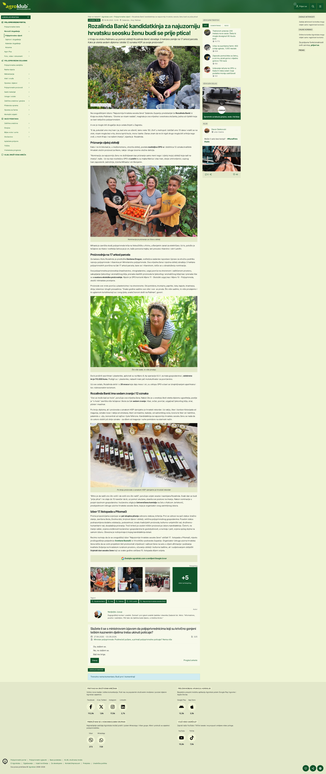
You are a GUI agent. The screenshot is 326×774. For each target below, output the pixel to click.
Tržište (7, 146)
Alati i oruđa (9, 78)
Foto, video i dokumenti (13, 56)
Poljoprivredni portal (19, 760)
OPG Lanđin (133, 601)
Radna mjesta (9, 70)
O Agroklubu (15, 763)
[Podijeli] (313, 768)
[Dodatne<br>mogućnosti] (320, 768)
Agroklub (32, 767)
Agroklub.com (107, 17)
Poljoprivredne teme (12, 27)
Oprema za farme (11, 110)
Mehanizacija (9, 74)
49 (237, 174)
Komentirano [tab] (216, 25)
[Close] (313, 6)
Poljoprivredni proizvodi (13, 87)
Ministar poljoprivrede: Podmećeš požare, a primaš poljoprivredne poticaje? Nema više (133, 639)
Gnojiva (7, 128)
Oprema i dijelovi (10, 83)
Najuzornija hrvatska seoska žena (153, 601)
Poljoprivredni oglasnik (15, 61)
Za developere (56, 763)
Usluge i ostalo (10, 96)
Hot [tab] (205, 25)
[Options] (236, 130)
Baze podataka (11, 119)
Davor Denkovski (219, 129)
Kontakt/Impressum (72, 763)
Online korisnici (305, 30)
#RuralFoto (232, 139)
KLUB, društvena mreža (15, 155)
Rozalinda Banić (99, 601)
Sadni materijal (10, 92)
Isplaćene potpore (11, 141)
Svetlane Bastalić (123, 540)
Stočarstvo (8, 137)
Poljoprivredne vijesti (122, 17)
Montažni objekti (10, 114)
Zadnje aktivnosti (306, 17)
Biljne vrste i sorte (11, 132)
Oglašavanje (28, 763)
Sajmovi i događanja (13, 39)
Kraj (111, 601)
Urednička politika (100, 763)
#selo (206, 141)
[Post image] (221, 158)
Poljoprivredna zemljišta (13, 65)
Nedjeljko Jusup (115, 612)
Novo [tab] (226, 25)
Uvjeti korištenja (42, 763)
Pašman (121, 601)
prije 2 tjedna (219, 132)
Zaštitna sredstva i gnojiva (14, 101)
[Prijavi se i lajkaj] (306, 768)
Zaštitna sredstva (11, 123)
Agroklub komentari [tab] (96, 669)
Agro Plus (8, 52)
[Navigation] (320, 6)
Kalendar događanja (13, 43)
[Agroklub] (17, 6)
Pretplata (86, 763)
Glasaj (94, 660)
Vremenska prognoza (12, 150)
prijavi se (315, 45)
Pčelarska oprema (11, 105)
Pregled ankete (190, 660)
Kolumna (8, 47)
